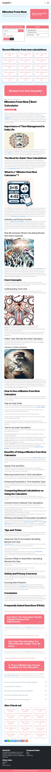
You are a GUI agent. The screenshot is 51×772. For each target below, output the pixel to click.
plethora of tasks (37, 457)
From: (5, 33)
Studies (9, 153)
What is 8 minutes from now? (9, 54)
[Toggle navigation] (48, 2)
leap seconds (39, 551)
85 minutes (39, 268)
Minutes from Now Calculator (17, 221)
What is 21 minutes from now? (40, 728)
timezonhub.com (29, 651)
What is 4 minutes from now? (25, 79)
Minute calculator (41, 407)
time (20, 387)
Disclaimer (4, 762)
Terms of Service (6, 765)
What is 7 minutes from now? (25, 60)
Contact (28, 754)
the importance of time (14, 168)
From (38, 35)
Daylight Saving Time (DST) (32, 627)
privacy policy (23, 586)
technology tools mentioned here (18, 216)
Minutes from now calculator (13, 627)
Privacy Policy (29, 755)
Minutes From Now (14, 11)
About (27, 752)
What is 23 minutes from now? (9, 79)
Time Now (31, 35)
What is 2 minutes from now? (25, 716)
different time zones (29, 521)
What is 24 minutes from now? (9, 67)
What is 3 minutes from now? (40, 722)
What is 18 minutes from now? (10, 716)
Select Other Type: (31, 30)
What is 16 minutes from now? (25, 710)
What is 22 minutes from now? (9, 73)
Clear (12, 39)
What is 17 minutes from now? (25, 728)
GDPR (3, 763)
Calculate (6, 39)
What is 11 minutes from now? (41, 54)
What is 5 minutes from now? (41, 60)
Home (5, 99)
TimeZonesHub (25, 770)
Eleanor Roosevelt (8, 544)
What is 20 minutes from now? (25, 73)
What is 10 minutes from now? (41, 73)
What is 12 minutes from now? (25, 54)
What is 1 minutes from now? (25, 67)
